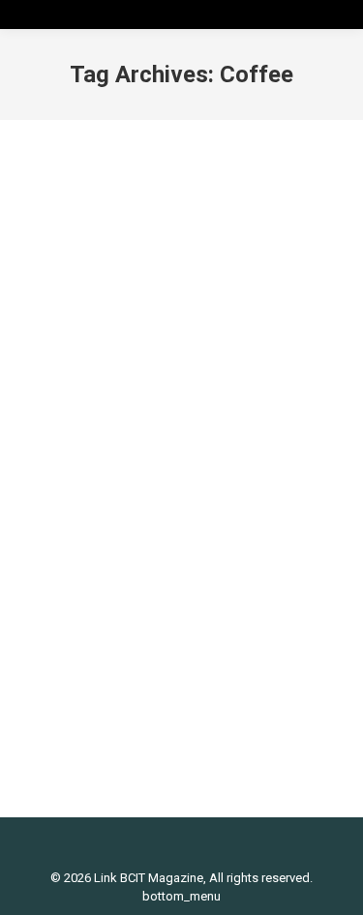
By (213, 495)
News (136, 495)
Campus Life (79, 495)
